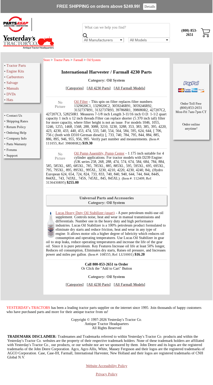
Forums (11, 150)
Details (149, 7)
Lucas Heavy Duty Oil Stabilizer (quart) (85, 213)
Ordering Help (16, 133)
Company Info (16, 138)
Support (12, 155)
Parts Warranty (16, 144)
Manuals (12, 88)
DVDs (11, 94)
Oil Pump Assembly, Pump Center (99, 153)
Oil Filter (81, 102)
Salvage (12, 83)
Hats (9, 100)
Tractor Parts (16, 66)
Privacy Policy (106, 374)
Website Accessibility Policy (106, 366)
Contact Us (14, 115)
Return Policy (16, 127)
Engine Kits (15, 71)
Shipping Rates (17, 121)
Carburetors (15, 77)
